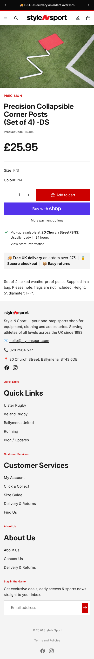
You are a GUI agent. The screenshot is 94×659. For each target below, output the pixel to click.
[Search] (16, 18)
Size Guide (13, 495)
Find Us (10, 512)
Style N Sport (53, 630)
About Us (12, 550)
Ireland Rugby (15, 414)
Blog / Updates (16, 440)
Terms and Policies (47, 640)
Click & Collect (16, 486)
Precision (13, 96)
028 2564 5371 (21, 350)
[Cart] (88, 18)
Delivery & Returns (20, 503)
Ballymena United (19, 422)
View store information (28, 244)
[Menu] (5, 18)
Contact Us (13, 558)
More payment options (47, 220)
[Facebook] (7, 368)
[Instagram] (15, 368)
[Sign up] (85, 608)
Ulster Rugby (15, 405)
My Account (14, 477)
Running (11, 431)
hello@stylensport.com (29, 340)
